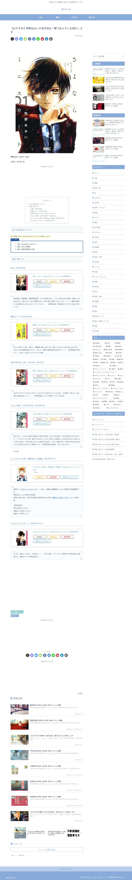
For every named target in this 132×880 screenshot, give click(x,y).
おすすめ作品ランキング (37, 204)
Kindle (39, 281)
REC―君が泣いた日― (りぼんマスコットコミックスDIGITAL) (54, 371)
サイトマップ (99, 419)
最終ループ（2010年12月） (39, 211)
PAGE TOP (66, 869)
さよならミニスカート (27, 489)
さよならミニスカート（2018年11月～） (43, 220)
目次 (44, 200)
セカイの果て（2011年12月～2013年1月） (44, 216)
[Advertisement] (47, 48)
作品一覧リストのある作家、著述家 (106, 434)
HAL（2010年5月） (37, 209)
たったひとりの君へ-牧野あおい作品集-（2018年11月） (48, 218)
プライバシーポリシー (102, 429)
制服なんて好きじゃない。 (61, 497)
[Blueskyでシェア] (21, 39)
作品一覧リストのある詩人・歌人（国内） (109, 454)
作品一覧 (20, 612)
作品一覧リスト (34, 206)
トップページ (99, 424)
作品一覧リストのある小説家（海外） (107, 444)
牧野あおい (15, 615)
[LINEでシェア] (38, 39)
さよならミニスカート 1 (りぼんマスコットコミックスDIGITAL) (55, 532)
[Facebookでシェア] (29, 39)
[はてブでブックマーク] (33, 39)
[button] (51, 39)
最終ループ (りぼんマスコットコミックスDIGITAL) (50, 325)
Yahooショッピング (41, 285)
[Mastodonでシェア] (16, 39)
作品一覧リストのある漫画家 (104, 449)
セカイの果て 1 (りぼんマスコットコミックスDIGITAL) (52, 414)
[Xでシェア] (12, 39)
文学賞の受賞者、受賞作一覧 (104, 459)
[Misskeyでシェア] (25, 39)
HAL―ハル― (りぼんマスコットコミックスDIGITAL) (51, 276)
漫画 (14, 612)
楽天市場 (66, 281)
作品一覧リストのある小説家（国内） (107, 439)
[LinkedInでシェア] (46, 39)
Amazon (52, 281)
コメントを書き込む (47, 850)
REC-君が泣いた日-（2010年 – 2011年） (43, 213)
